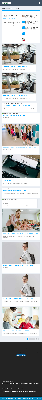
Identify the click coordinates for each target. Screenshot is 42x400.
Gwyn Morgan (6, 67)
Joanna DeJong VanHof (29, 17)
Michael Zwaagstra (7, 234)
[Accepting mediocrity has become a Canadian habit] (23, 33)
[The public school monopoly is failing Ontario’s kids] (23, 16)
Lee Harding (28, 23)
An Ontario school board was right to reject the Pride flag (32, 22)
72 (36, 338)
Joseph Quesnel (6, 117)
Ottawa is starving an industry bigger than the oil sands (18, 265)
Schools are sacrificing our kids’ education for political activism (20, 233)
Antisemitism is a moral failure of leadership (14, 115)
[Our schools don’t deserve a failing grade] (23, 39)
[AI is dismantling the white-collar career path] (19, 54)
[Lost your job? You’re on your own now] (19, 199)
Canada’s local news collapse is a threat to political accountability (17, 180)
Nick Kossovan (6, 107)
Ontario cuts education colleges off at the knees (16, 330)
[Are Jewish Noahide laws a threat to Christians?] (11, 16)
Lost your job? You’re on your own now (13, 201)
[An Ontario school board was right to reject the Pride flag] (23, 22)
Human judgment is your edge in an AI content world (17, 105)
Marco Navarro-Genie (7, 149)
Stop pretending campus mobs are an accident (15, 190)
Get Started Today (21, 355)
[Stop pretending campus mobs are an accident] (21, 188)
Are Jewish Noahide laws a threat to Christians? (9, 19)
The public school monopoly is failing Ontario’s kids (31, 16)
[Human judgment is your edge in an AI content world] (19, 103)
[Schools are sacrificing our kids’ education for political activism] (21, 220)
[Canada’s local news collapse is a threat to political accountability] (21, 166)
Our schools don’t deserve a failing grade (32, 39)
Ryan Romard (6, 267)
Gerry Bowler (28, 35)
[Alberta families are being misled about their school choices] (23, 27)
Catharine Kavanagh (29, 29)
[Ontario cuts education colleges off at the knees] (20, 318)
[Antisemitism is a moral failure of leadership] (21, 113)
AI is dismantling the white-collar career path (15, 66)
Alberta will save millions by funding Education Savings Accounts (20, 147)
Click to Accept (32, 398)
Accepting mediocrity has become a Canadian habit (31, 34)
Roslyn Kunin (6, 203)
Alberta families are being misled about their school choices (31, 28)
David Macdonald (7, 181)
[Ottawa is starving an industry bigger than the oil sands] (21, 253)
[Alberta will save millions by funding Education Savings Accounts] (20, 135)
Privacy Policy (38, 398)
